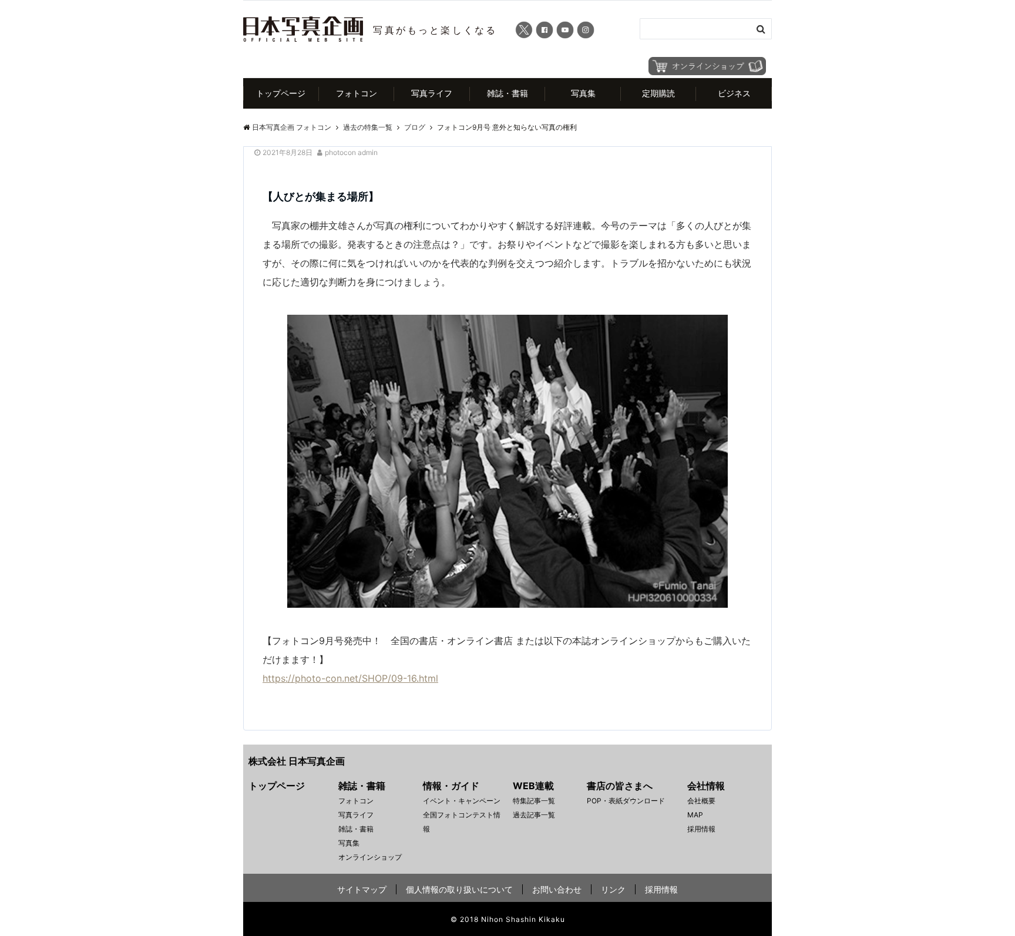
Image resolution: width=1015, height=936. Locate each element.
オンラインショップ (370, 857)
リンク (613, 889)
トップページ (280, 93)
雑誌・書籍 (507, 93)
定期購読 (658, 93)
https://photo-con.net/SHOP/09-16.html (350, 678)
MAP (695, 814)
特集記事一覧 (534, 800)
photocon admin (351, 152)
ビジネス (734, 93)
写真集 (583, 93)
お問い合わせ (557, 889)
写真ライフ (431, 93)
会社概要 (701, 800)
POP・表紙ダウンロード (626, 800)
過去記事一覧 (534, 814)
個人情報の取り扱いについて (459, 889)
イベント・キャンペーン (461, 800)
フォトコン (356, 93)
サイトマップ (361, 889)
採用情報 (701, 828)
